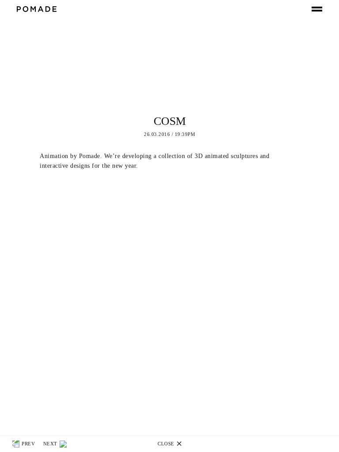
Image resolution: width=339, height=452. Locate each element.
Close (167, 443)
